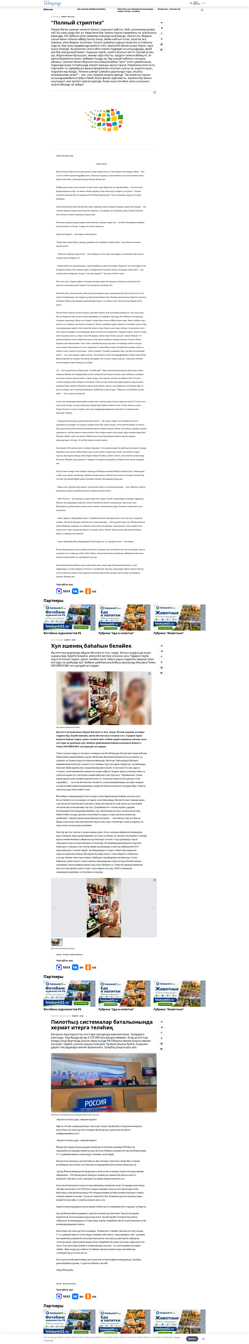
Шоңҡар (52, 3)
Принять (192, 1339)
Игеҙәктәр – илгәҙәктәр (169, 9)
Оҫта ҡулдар (57, 640)
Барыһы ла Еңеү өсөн (61, 1016)
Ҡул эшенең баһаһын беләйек (91, 9)
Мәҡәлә (48, 9)
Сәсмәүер (55, 17)
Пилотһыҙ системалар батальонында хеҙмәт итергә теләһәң (135, 10)
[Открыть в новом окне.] (63, 591)
